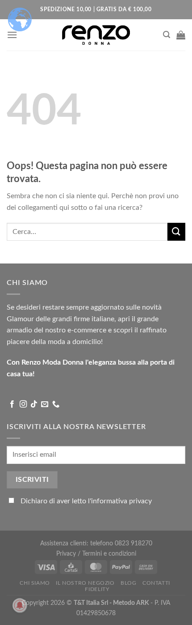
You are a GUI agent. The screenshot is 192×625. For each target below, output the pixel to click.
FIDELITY (97, 589)
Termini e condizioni (109, 553)
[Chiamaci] (55, 404)
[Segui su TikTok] (34, 404)
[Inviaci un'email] (44, 404)
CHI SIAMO (35, 583)
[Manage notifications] (20, 605)
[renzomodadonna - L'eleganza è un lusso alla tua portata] (96, 34)
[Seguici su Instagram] (23, 404)
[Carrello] (180, 35)
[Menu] (12, 35)
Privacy (67, 553)
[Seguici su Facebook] (12, 404)
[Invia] (176, 231)
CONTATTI (156, 583)
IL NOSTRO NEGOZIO (85, 583)
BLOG (128, 583)
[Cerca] (166, 34)
